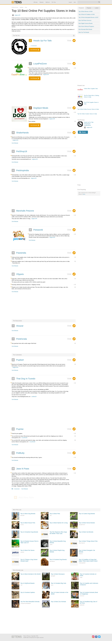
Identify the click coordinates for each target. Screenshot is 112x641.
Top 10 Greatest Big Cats (58, 583)
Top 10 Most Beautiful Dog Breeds (58, 541)
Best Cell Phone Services (85, 20)
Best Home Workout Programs (86, 26)
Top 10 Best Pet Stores (27, 550)
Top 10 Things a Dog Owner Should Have (28, 560)
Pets (26, 7)
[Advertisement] (44, 93)
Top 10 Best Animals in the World (30, 574)
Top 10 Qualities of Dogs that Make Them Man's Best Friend (88, 560)
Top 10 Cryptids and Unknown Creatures (89, 584)
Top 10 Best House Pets (27, 523)
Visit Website (33, 49)
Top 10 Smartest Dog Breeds (29, 532)
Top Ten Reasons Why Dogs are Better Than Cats (58, 532)
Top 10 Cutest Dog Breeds (87, 513)
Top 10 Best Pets (55, 513)
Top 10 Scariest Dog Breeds (58, 559)
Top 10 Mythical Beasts (27, 583)
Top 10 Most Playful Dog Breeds (57, 551)
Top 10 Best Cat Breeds (86, 532)
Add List (47, 2)
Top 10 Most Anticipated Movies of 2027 (88, 17)
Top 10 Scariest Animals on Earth (88, 574)
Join (75, 2)
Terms (24, 636)
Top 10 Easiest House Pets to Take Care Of (29, 541)
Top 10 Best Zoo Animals (58, 601)
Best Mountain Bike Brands (85, 29)
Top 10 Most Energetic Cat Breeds (87, 551)
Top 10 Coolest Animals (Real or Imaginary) (89, 593)
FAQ (37, 636)
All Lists (35, 2)
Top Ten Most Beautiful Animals (29, 601)
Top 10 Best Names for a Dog (59, 523)
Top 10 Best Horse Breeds (87, 523)
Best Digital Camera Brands (85, 23)
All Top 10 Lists (15, 7)
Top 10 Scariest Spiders (27, 592)
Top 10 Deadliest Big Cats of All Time (88, 602)
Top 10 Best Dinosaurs (58, 574)
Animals (21, 7)
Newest (41, 2)
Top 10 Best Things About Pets (88, 541)
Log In (70, 2)
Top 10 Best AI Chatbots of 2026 (87, 14)
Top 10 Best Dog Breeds (27, 513)
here (84, 194)
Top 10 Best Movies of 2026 (85, 11)
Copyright (33, 636)
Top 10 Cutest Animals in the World (59, 593)
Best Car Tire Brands (84, 32)
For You (54, 2)
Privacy (28, 636)
